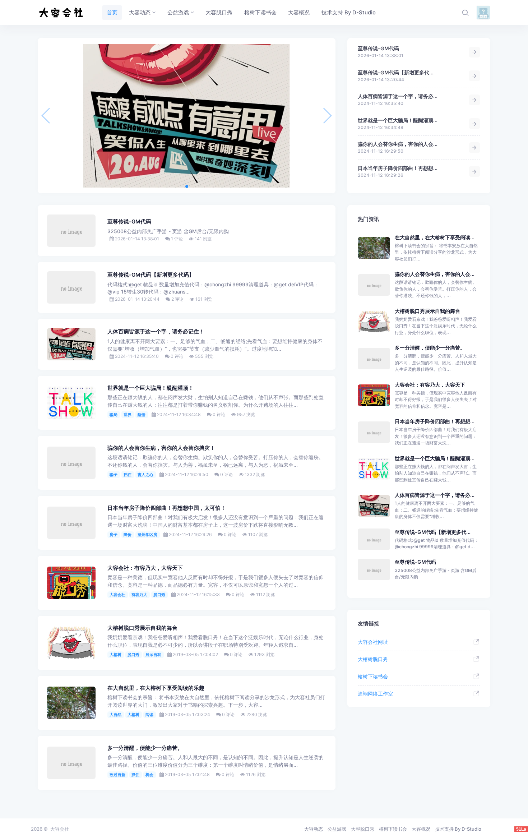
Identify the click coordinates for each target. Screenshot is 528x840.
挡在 (127, 474)
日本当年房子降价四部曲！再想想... (397, 168)
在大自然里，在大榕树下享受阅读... (434, 237)
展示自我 (153, 654)
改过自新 (117, 774)
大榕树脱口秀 (373, 659)
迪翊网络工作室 (375, 694)
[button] (186, 186)
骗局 (113, 414)
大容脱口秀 (362, 829)
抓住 (135, 774)
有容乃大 (139, 594)
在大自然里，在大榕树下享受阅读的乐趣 (155, 688)
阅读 (149, 714)
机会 (149, 774)
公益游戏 (337, 829)
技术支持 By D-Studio (458, 829)
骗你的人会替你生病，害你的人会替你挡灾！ (161, 448)
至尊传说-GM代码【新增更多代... (396, 72)
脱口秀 (159, 594)
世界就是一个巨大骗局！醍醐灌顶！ (150, 388)
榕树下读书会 (373, 676)
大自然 (115, 714)
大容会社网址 (373, 642)
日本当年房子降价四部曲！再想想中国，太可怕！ (166, 508)
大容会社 (117, 594)
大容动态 (313, 829)
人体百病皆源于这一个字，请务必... (397, 96)
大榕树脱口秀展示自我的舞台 (142, 628)
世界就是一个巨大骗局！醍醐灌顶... (397, 120)
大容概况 (421, 829)
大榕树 (115, 654)
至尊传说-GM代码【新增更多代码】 (150, 275)
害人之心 (145, 474)
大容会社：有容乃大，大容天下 (145, 568)
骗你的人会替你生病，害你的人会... (397, 144)
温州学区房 (147, 534)
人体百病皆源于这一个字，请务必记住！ (155, 331)
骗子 (113, 474)
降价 (127, 534)
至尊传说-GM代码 (378, 48)
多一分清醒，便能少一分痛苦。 (145, 748)
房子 (113, 534)
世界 (127, 414)
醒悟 (141, 414)
